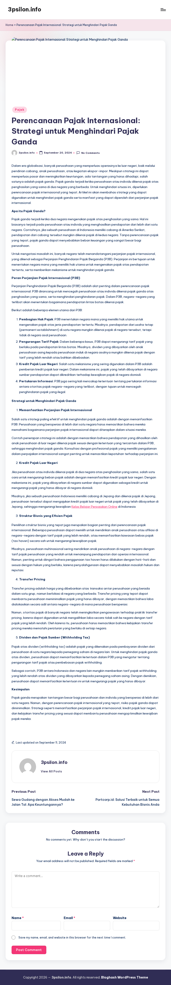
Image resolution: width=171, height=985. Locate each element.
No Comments (90, 152)
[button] (51, 771)
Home (9, 25)
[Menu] (163, 9)
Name (18, 918)
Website (119, 918)
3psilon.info (24, 9)
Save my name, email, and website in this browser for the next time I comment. (72, 937)
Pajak (19, 109)
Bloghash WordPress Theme (124, 977)
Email (69, 918)
